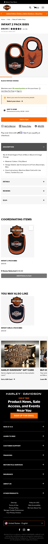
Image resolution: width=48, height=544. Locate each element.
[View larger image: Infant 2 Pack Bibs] (24, 55)
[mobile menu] (42, 7)
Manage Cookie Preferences (14, 510)
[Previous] (1, 14)
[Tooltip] (40, 88)
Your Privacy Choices (13, 513)
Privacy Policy (13, 508)
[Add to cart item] (31, 228)
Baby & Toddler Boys (18, 19)
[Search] (30, 7)
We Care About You (34, 508)
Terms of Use (13, 505)
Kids (8, 19)
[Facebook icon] (19, 529)
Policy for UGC (34, 502)
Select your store (13, 101)
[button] (18, 29)
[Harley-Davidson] (24, 394)
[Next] (47, 14)
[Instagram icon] (24, 529)
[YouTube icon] (28, 529)
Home (3, 19)
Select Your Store (11, 2)
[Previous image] (4, 55)
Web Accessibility (34, 505)
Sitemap (14, 502)
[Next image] (43, 55)
